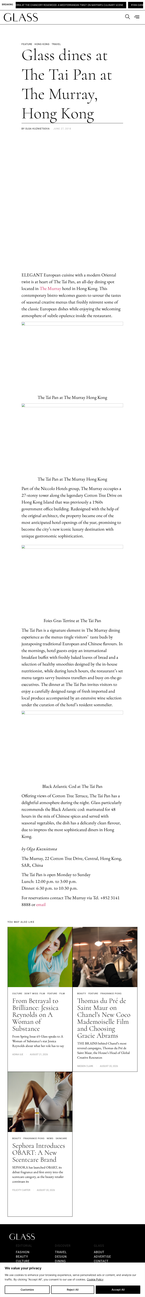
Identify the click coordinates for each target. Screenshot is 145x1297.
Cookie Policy (95, 1279)
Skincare (61, 1138)
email (41, 904)
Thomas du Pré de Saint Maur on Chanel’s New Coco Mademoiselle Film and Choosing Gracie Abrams (103, 1018)
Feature (52, 993)
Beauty (81, 993)
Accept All (118, 1289)
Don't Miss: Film (35, 993)
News (50, 1138)
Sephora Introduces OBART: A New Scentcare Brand (38, 1152)
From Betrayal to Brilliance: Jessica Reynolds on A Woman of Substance (35, 1015)
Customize (27, 1289)
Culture (17, 993)
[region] (72, 1280)
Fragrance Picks (111, 993)
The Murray (50, 288)
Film (62, 993)
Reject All (72, 1289)
